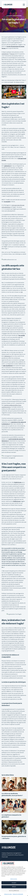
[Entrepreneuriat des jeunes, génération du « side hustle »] (14, 827)
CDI (22, 292)
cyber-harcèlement (8, 365)
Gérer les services (13, 878)
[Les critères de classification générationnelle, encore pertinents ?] (14, 784)
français (12, 54)
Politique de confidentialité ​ (18, 894)
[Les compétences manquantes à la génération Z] (14, 806)
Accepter (14, 882)
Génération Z (7, 356)
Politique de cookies (8, 894)
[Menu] (24, 5)
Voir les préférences (14, 890)
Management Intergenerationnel (14, 15)
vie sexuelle (7, 201)
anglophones (5, 54)
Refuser (14, 886)
